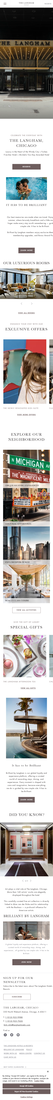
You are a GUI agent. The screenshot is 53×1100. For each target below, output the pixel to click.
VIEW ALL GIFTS (28, 688)
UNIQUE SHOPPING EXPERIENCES (22, 485)
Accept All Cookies (26, 1086)
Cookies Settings (26, 1097)
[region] (26, 1084)
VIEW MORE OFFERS (26, 415)
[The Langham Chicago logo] (26, 4)
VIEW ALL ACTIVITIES (26, 610)
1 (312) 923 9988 (14, 1017)
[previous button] (21, 303)
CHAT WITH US (10, 1057)
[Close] (48, 1071)
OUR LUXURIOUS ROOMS (26, 263)
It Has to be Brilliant (26, 205)
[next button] (31, 303)
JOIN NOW (26, 962)
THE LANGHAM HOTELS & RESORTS (18, 1046)
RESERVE (26, 167)
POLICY (29, 1049)
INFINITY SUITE (26, 309)
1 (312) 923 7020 (14, 1021)
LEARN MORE (26, 250)
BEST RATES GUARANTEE (14, 1067)
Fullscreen (47, 106)
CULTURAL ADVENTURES (18, 524)
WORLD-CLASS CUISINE (17, 600)
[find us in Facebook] (5, 1035)
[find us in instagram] (18, 1035)
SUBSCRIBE (17, 997)
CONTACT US (39, 1053)
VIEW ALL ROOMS (26, 313)
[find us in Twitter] (12, 1035)
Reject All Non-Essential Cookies (26, 1091)
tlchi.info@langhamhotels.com (17, 1025)
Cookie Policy (39, 1081)
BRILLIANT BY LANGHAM (14, 1049)
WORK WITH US (10, 1053)
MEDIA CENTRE (25, 1053)
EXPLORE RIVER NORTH (17, 562)
